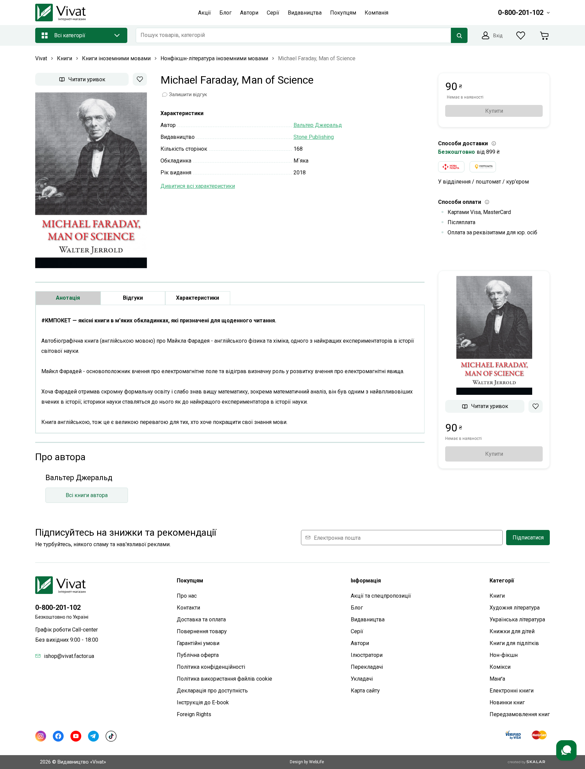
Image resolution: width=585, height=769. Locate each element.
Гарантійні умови (198, 643)
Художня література (515, 607)
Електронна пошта (337, 537)
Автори (360, 643)
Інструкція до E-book (203, 702)
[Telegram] (93, 736)
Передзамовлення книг (520, 714)
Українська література (517, 619)
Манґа (497, 679)
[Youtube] (75, 736)
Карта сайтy (365, 690)
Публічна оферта (198, 655)
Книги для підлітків (514, 643)
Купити (494, 111)
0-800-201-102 (58, 607)
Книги (497, 596)
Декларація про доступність (212, 690)
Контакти (188, 607)
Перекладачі (367, 667)
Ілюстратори (367, 655)
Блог (357, 607)
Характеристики (197, 298)
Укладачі (362, 679)
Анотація (68, 298)
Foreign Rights (194, 714)
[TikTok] (111, 736)
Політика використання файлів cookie (224, 679)
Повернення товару (202, 631)
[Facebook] (58, 736)
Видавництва (368, 619)
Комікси (500, 667)
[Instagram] (40, 736)
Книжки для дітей (512, 631)
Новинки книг (507, 702)
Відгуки (133, 298)
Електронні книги (512, 690)
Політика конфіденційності (211, 667)
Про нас (187, 596)
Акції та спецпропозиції (381, 596)
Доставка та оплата (201, 619)
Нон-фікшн (504, 655)
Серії (357, 631)
